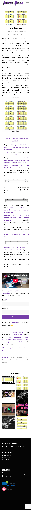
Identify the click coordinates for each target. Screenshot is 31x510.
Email (4, 300)
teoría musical (12, 360)
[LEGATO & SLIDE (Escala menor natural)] (8, 394)
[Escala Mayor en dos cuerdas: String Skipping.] (8, 380)
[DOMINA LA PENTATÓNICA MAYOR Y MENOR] (22, 422)
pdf (27, 357)
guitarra (11, 357)
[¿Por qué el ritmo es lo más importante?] (8, 422)
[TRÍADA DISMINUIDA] (15, 18)
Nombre (5, 308)
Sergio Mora (20, 34)
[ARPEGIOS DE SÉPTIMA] (22, 383)
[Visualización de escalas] (8, 409)
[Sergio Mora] (12, 3)
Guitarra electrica (20, 357)
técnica (4, 360)
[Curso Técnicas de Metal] (22, 409)
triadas (4, 362)
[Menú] (26, 3)
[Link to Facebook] (22, 508)
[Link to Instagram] (25, 508)
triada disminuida (22, 360)
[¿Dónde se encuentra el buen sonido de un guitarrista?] (22, 396)
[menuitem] (26, 3)
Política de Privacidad (7, 506)
